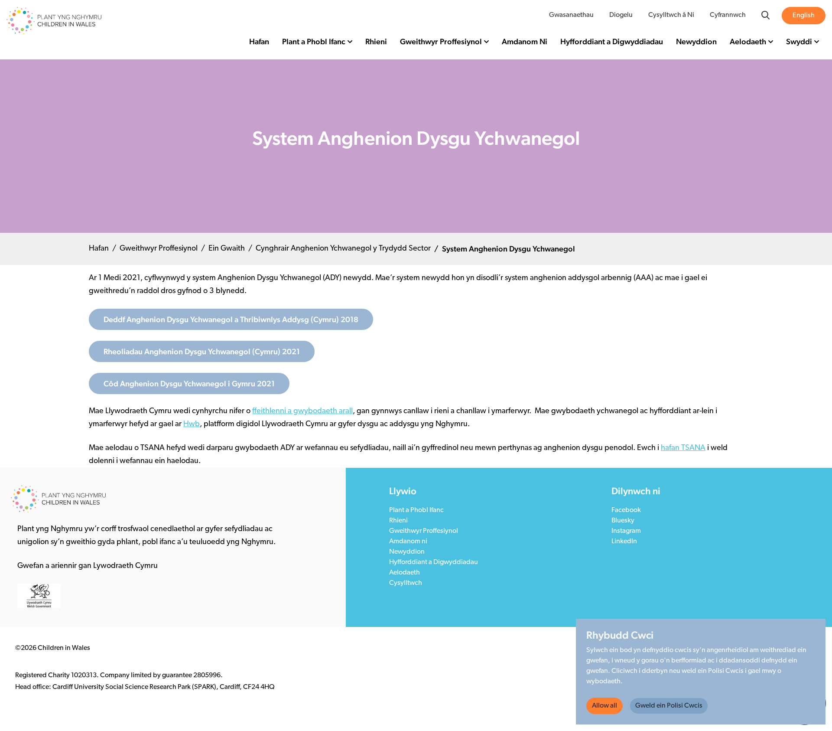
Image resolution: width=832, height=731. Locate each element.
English (804, 15)
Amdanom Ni (524, 41)
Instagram (626, 531)
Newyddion (696, 41)
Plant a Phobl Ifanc (313, 41)
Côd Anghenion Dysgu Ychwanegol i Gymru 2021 (189, 383)
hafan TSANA (683, 448)
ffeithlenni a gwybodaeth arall (302, 411)
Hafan (259, 41)
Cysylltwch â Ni (671, 15)
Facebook (626, 510)
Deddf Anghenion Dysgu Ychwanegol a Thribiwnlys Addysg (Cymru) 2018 (231, 319)
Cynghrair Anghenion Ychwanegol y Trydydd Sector (343, 249)
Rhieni (376, 41)
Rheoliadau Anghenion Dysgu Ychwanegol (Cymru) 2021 (202, 351)
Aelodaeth (748, 41)
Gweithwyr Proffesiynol (441, 41)
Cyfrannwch (728, 15)
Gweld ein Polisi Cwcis (668, 705)
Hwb (191, 424)
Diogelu (621, 15)
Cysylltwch (405, 583)
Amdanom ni (408, 541)
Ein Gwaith (226, 249)
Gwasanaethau (571, 15)
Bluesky (622, 520)
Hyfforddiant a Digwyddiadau (611, 41)
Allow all (604, 705)
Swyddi (799, 41)
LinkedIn (624, 541)
